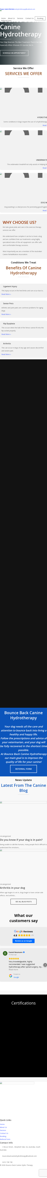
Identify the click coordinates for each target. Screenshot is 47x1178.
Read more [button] (13, 969)
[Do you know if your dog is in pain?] (23, 825)
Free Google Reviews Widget (24, 985)
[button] (14, 53)
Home (2, 1124)
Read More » (6, 294)
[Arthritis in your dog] (23, 873)
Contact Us (4, 1133)
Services (3, 1130)
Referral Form (5, 1139)
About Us (3, 1127)
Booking (3, 1136)
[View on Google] (5, 953)
